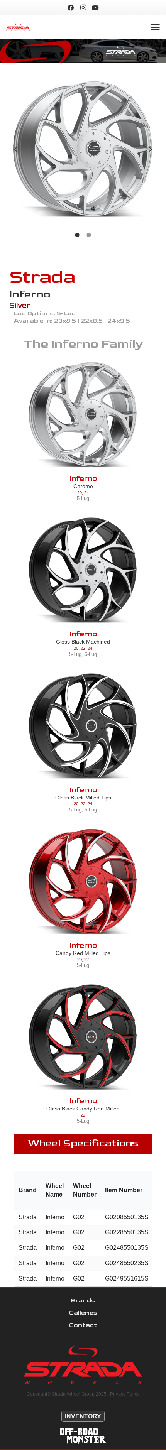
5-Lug (83, 498)
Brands (83, 1300)
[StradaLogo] (18, 27)
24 (86, 492)
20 (79, 492)
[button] (155, 27)
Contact (83, 1325)
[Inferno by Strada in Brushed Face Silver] (83, 149)
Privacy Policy (124, 1394)
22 (83, 648)
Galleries (83, 1312)
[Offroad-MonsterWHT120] (83, 1436)
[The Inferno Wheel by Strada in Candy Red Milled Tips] (83, 881)
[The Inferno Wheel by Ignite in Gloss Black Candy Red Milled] (83, 1037)
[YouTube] (95, 8)
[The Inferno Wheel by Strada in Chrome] (83, 415)
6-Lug (91, 654)
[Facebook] (70, 8)
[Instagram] (83, 8)
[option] (83, 149)
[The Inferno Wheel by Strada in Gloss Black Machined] (83, 570)
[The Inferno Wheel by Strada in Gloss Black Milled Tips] (83, 726)
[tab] (77, 234)
